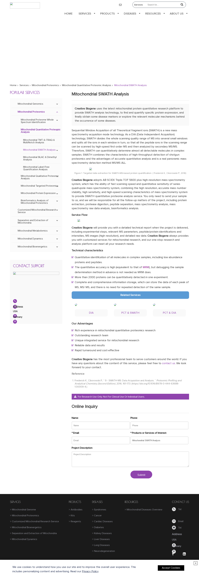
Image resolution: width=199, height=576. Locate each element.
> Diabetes (98, 527)
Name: (75, 418)
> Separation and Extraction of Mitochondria (33, 533)
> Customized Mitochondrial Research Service (34, 521)
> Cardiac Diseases (102, 521)
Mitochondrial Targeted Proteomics (39, 186)
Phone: (134, 418)
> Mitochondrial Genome (23, 509)
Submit (141, 475)
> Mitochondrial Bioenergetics (26, 527)
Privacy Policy (90, 571)
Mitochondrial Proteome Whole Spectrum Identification (37, 120)
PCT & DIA (169, 312)
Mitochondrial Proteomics (45, 85)
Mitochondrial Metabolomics (33, 230)
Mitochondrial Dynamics (30, 238)
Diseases (130, 13)
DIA (91, 312)
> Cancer (97, 515)
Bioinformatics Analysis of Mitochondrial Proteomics (35, 201)
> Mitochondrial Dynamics (23, 539)
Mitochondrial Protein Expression (38, 193)
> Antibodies (75, 509)
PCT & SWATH (130, 312)
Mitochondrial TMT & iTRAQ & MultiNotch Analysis (39, 141)
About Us (176, 13)
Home (68, 13)
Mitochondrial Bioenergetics (32, 246)
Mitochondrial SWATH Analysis (39, 150)
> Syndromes (99, 509)
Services (85, 13)
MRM (146, 267)
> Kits (72, 515)
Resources (153, 13)
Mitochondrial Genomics (30, 104)
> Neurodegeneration (103, 551)
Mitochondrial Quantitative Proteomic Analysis (86, 85)
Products (107, 13)
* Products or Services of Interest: (148, 433)
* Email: (75, 433)
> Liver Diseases (101, 539)
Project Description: (82, 448)
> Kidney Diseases (102, 533)
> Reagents (75, 521)
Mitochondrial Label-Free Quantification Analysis (36, 168)
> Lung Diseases (101, 545)
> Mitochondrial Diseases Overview (143, 509)
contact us (168, 363)
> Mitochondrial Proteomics (24, 515)
